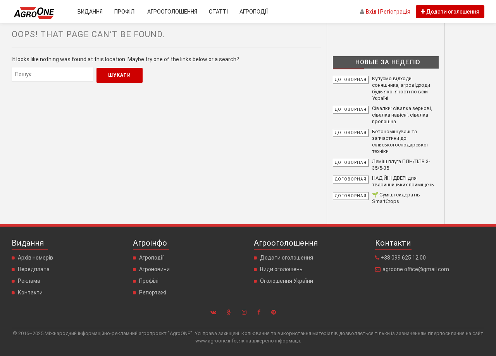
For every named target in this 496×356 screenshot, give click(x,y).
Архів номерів (35, 258)
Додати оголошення (286, 258)
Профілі (125, 12)
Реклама (29, 281)
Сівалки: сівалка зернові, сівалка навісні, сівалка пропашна (402, 114)
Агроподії (253, 12)
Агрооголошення (172, 12)
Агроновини (154, 269)
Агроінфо (150, 243)
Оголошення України (286, 281)
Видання (90, 12)
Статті (218, 12)
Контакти (30, 292)
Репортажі (152, 292)
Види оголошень (281, 269)
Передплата (34, 269)
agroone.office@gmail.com (415, 269)
